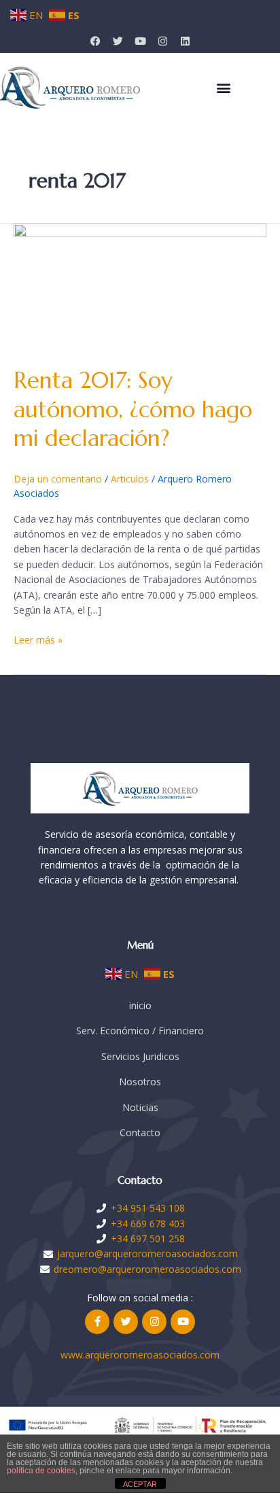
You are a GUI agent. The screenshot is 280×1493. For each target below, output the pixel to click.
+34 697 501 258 (148, 1238)
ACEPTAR (140, 1484)
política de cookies (41, 1470)
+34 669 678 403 (148, 1223)
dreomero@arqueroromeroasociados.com (147, 1269)
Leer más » (38, 639)
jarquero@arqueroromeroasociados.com (147, 1253)
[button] (223, 88)
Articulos (130, 478)
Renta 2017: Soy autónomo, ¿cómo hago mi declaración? (133, 409)
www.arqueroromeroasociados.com (140, 1354)
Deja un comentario (58, 478)
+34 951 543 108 (148, 1207)
